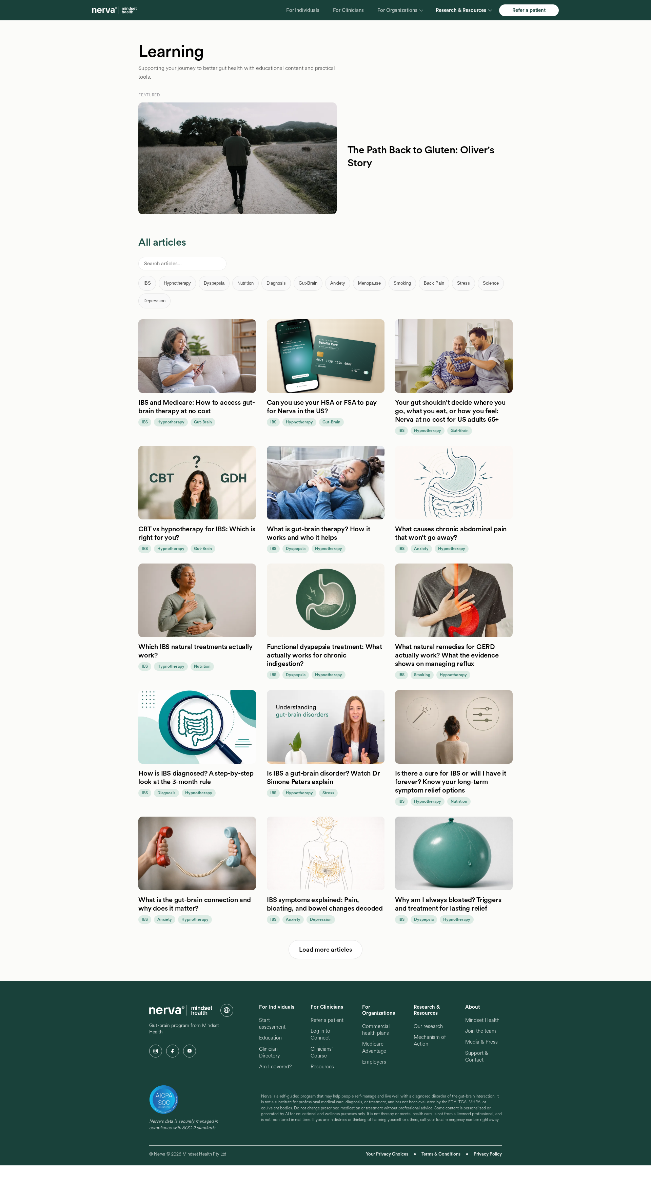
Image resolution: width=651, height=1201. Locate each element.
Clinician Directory (269, 1052)
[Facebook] (172, 1051)
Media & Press (481, 1042)
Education (270, 1038)
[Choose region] (226, 1010)
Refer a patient (529, 10)
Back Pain (434, 283)
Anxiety (337, 283)
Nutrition (245, 283)
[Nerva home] (180, 1010)
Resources (322, 1067)
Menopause (369, 283)
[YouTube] (189, 1051)
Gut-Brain (308, 283)
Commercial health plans (376, 1029)
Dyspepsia (214, 283)
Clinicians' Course (322, 1052)
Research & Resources (461, 10)
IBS (147, 283)
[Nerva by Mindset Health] (114, 10)
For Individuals (302, 10)
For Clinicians (348, 10)
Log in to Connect (320, 1034)
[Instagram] (155, 1051)
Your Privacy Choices (387, 1154)
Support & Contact (476, 1056)
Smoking (402, 283)
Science (491, 283)
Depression (154, 300)
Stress (463, 283)
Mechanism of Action (430, 1040)
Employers (374, 1062)
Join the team (480, 1031)
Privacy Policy (488, 1154)
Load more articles (325, 949)
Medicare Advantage (374, 1047)
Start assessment (272, 1023)
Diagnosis (276, 283)
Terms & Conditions (440, 1154)
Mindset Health (482, 1020)
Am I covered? (275, 1067)
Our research (428, 1026)
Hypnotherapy (177, 283)
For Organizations (397, 10)
